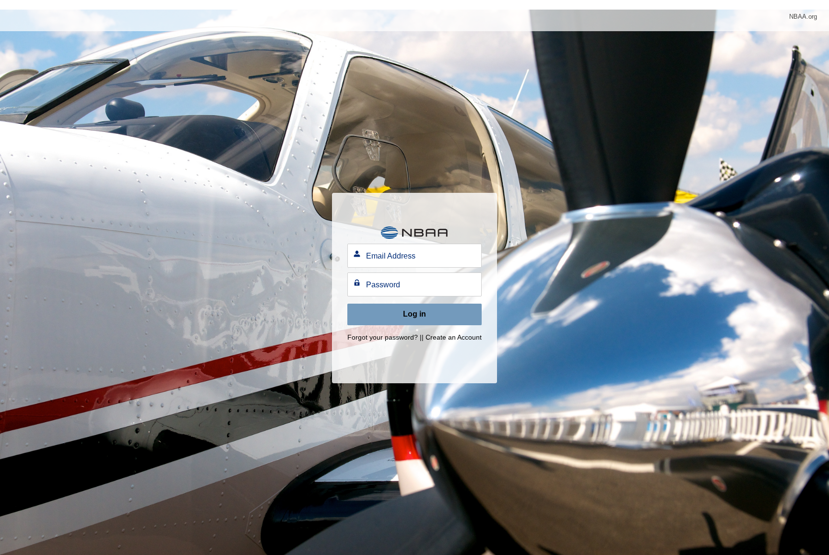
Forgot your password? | (384, 337)
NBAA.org (803, 16)
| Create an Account (452, 337)
